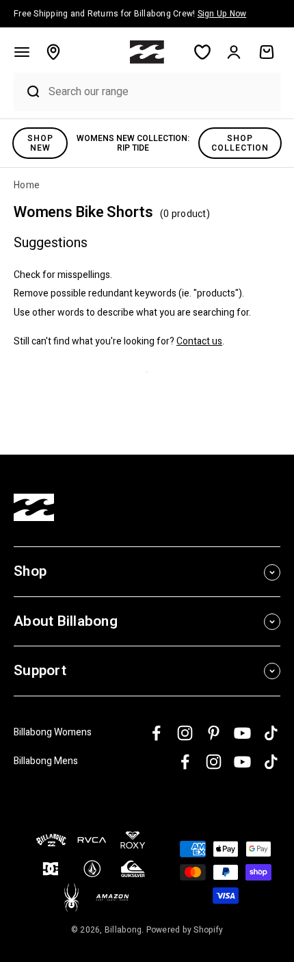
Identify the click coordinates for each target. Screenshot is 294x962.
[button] (21, 52)
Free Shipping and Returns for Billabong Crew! (130, 14)
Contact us (199, 341)
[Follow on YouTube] (242, 733)
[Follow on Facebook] (156, 733)
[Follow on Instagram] (185, 733)
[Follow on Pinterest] (213, 733)
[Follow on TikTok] (271, 733)
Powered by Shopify (185, 930)
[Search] (28, 92)
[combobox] (161, 91)
